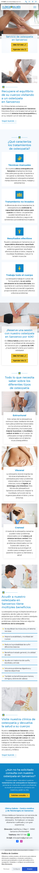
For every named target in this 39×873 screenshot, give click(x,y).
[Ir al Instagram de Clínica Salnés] (35, 1)
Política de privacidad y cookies (23, 850)
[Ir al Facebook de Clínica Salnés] (32, 1)
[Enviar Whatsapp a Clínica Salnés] (29, 1)
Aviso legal (8, 850)
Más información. (7, 864)
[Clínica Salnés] (11, 7)
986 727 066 (22, 835)
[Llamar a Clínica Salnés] (26, 1)
